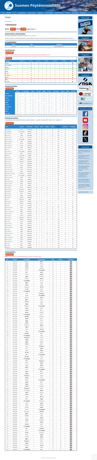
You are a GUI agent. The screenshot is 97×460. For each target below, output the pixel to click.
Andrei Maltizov (8, 131)
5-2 (73, 93)
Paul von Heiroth (8, 183)
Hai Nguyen (7, 247)
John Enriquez (8, 215)
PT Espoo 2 (7, 75)
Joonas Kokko (8, 217)
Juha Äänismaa (8, 147)
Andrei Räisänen (8, 241)
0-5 (56, 98)
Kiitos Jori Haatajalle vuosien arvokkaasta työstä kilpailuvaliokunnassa (84, 174)
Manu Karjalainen (8, 141)
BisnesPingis (75, 12)
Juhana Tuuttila (8, 139)
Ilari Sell (7, 199)
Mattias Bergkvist (9, 227)
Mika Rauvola (8, 135)
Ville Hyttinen (8, 201)
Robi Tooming (8, 143)
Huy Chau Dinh (8, 157)
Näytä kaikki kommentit (83, 192)
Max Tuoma (7, 221)
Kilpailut (9, 12)
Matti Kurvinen (8, 195)
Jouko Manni (8, 235)
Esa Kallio (7, 243)
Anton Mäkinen (8, 145)
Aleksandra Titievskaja (10, 173)
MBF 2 (6, 79)
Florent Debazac (8, 159)
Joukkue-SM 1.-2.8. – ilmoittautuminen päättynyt (85, 152)
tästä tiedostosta (32, 35)
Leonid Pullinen (8, 189)
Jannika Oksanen (8, 233)
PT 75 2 (7, 73)
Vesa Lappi (7, 229)
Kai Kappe (7, 179)
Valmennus (40, 12)
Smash (6, 63)
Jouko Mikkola (8, 231)
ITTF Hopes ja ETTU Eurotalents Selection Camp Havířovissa (84, 181)
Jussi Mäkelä (8, 187)
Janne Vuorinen (8, 213)
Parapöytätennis (59, 12)
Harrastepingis (49, 12)
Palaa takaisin (8, 21)
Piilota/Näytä (9, 52)
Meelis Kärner (8, 161)
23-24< (13, 29)
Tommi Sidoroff (8, 165)
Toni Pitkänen (8, 209)
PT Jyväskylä (8, 65)
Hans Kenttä (7, 203)
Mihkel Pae (7, 155)
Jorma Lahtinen (8, 153)
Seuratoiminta (22, 12)
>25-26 (23, 29)
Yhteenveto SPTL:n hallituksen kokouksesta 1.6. (84, 186)
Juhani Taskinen (8, 223)
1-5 (25, 98)
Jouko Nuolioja (8, 225)
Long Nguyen (8, 129)
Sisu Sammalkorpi (9, 237)
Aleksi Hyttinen (8, 185)
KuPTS (6, 77)
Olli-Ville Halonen (8, 207)
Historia (68, 12)
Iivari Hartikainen (8, 177)
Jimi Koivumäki (8, 137)
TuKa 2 (6, 67)
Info (3, 12)
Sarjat (14, 12)
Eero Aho (7, 149)
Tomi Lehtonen (8, 151)
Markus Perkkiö (8, 175)
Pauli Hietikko (8, 191)
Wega (6, 71)
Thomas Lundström (9, 211)
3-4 (25, 93)
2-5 (17, 95)
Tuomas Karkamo (9, 171)
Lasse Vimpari (8, 219)
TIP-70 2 (7, 69)
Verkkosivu (83, 12)
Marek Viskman (8, 239)
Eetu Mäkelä (7, 197)
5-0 (49, 93)
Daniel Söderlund (8, 181)
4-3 (33, 93)
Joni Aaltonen (8, 133)
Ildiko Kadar (7, 245)
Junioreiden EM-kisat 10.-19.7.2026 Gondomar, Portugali (83, 169)
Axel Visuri (7, 205)
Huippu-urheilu (31, 12)
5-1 (38, 93)
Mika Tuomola (8, 163)
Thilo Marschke (8, 167)
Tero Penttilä (8, 193)
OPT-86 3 (7, 81)
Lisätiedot (8, 58)
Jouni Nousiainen (8, 169)
